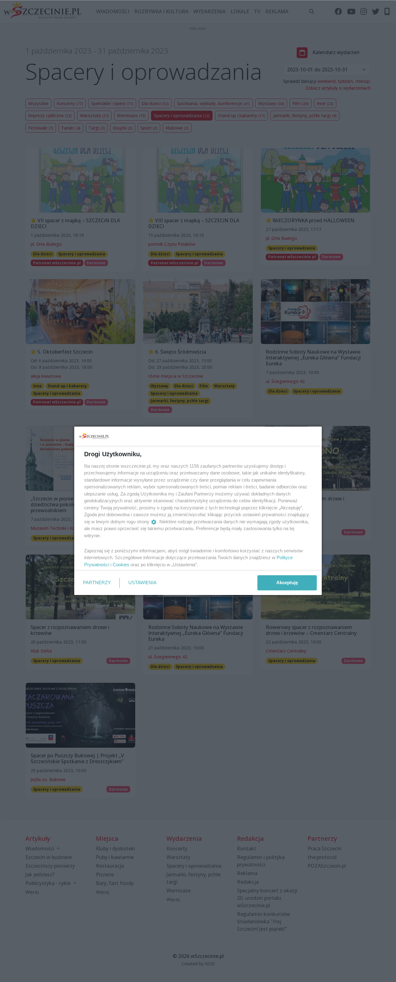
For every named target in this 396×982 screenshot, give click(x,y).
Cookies (121, 564)
